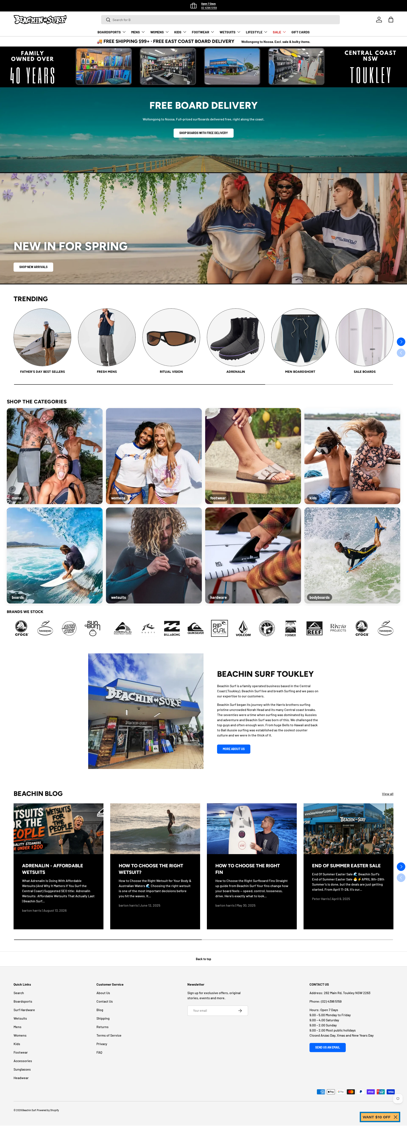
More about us (234, 749)
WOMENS (157, 32)
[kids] (352, 456)
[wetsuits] (154, 555)
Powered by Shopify (48, 1110)
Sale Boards (365, 372)
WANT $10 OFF (376, 1117)
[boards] (55, 555)
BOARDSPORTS (109, 32)
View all (387, 794)
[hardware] (253, 555)
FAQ (99, 1052)
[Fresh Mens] (106, 337)
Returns (102, 1027)
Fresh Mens (107, 372)
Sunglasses (22, 1069)
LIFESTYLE (254, 32)
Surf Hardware (24, 1010)
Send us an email (327, 1047)
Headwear (21, 1078)
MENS (135, 32)
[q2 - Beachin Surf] (88, 628)
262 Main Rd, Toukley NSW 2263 (347, 993)
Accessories (23, 1061)
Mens (17, 1027)
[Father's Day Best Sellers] (42, 337)
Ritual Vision (171, 372)
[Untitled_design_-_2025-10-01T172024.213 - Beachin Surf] (325, 628)
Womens (20, 1035)
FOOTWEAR (200, 32)
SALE (277, 32)
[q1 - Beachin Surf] (64, 628)
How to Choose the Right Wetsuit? (151, 869)
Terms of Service (108, 1035)
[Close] (395, 1117)
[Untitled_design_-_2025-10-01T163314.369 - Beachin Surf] (278, 628)
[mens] (55, 456)
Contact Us (104, 1001)
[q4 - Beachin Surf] (135, 628)
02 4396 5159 (209, 7)
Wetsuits (20, 1018)
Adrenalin (235, 372)
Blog (99, 1010)
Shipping (103, 1018)
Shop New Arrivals (33, 267)
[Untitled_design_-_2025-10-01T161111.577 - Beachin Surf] (230, 628)
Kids (17, 1044)
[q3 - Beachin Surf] (111, 628)
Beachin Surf (29, 1110)
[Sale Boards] (364, 337)
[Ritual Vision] (171, 337)
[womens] (154, 456)
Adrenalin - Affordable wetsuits (52, 869)
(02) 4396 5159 (331, 1001)
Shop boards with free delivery (203, 133)
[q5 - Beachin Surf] (159, 628)
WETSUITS (228, 32)
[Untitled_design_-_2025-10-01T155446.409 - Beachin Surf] (206, 628)
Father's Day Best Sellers (42, 372)
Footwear (21, 1052)
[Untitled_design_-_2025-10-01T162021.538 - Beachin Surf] (254, 628)
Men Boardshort (300, 372)
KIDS (177, 32)
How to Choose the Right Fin (247, 869)
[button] (391, 19)
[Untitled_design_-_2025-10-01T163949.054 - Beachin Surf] (301, 628)
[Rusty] (40, 628)
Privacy (101, 1044)
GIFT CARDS (300, 32)
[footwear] (253, 456)
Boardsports (23, 1001)
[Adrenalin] (235, 337)
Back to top (203, 959)
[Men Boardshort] (300, 337)
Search (19, 993)
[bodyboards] (352, 555)
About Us (103, 993)
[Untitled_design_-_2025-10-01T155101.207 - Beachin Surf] (183, 628)
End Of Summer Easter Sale (346, 866)
